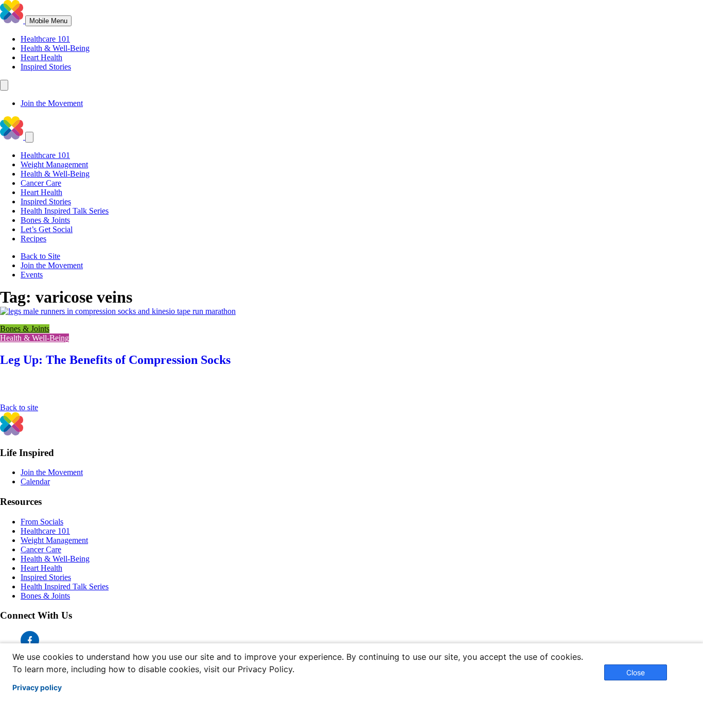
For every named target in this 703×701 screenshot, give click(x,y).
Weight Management (54, 164)
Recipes (33, 238)
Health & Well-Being (55, 48)
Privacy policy (37, 688)
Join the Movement (52, 103)
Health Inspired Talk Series (65, 210)
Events (32, 274)
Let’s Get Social (47, 229)
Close (635, 672)
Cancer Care (41, 183)
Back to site (19, 407)
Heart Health (41, 57)
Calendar (35, 481)
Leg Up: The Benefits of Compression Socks (115, 359)
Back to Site (40, 256)
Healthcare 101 (45, 38)
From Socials (42, 521)
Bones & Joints (45, 220)
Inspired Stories (46, 66)
